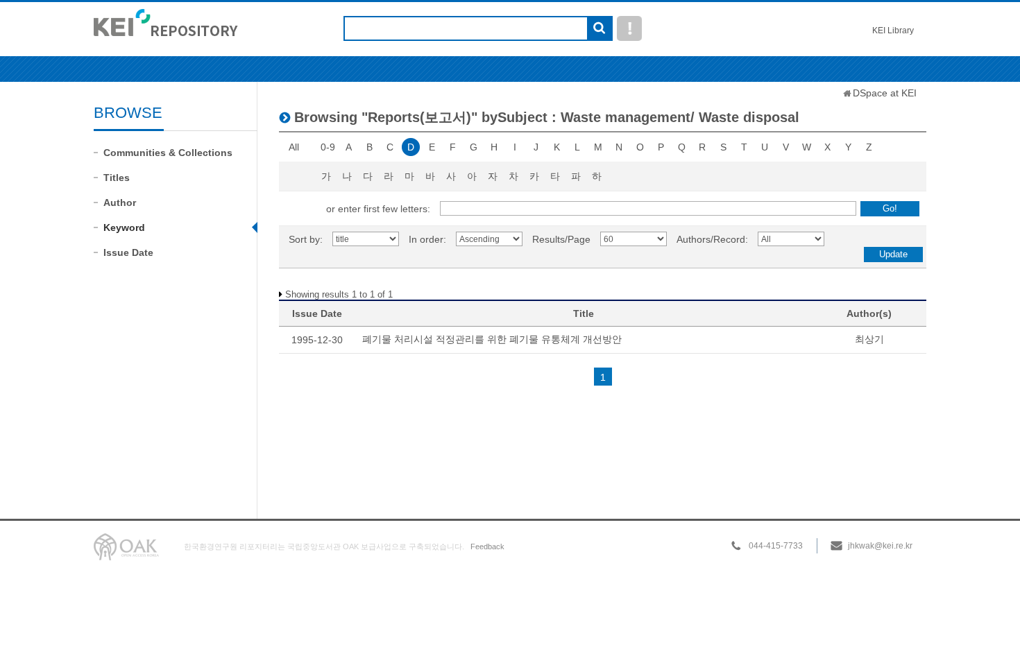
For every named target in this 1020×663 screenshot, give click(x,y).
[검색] (599, 29)
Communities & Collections (167, 152)
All (294, 147)
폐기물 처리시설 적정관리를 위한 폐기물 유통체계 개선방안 (492, 339)
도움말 (629, 28)
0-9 (328, 147)
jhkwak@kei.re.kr (880, 546)
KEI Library (893, 30)
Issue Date (128, 252)
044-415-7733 (776, 546)
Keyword (124, 227)
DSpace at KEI (885, 92)
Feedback (487, 546)
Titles (116, 177)
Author (119, 202)
